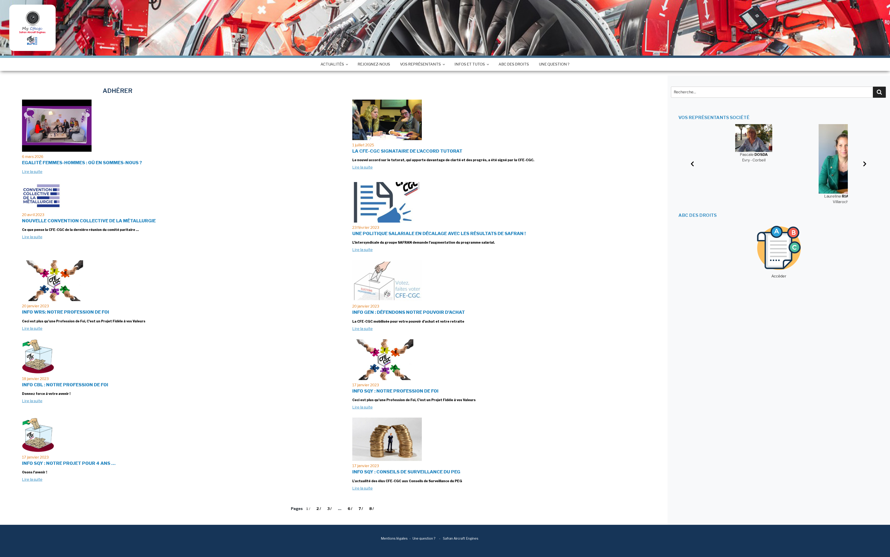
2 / (318, 509)
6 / (350, 509)
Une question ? (554, 64)
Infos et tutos (470, 64)
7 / (361, 509)
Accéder (778, 276)
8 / (371, 509)
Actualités (332, 64)
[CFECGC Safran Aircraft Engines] (32, 28)
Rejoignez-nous (374, 64)
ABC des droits (514, 64)
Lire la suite (32, 172)
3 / (329, 509)
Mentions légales (394, 538)
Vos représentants (420, 64)
